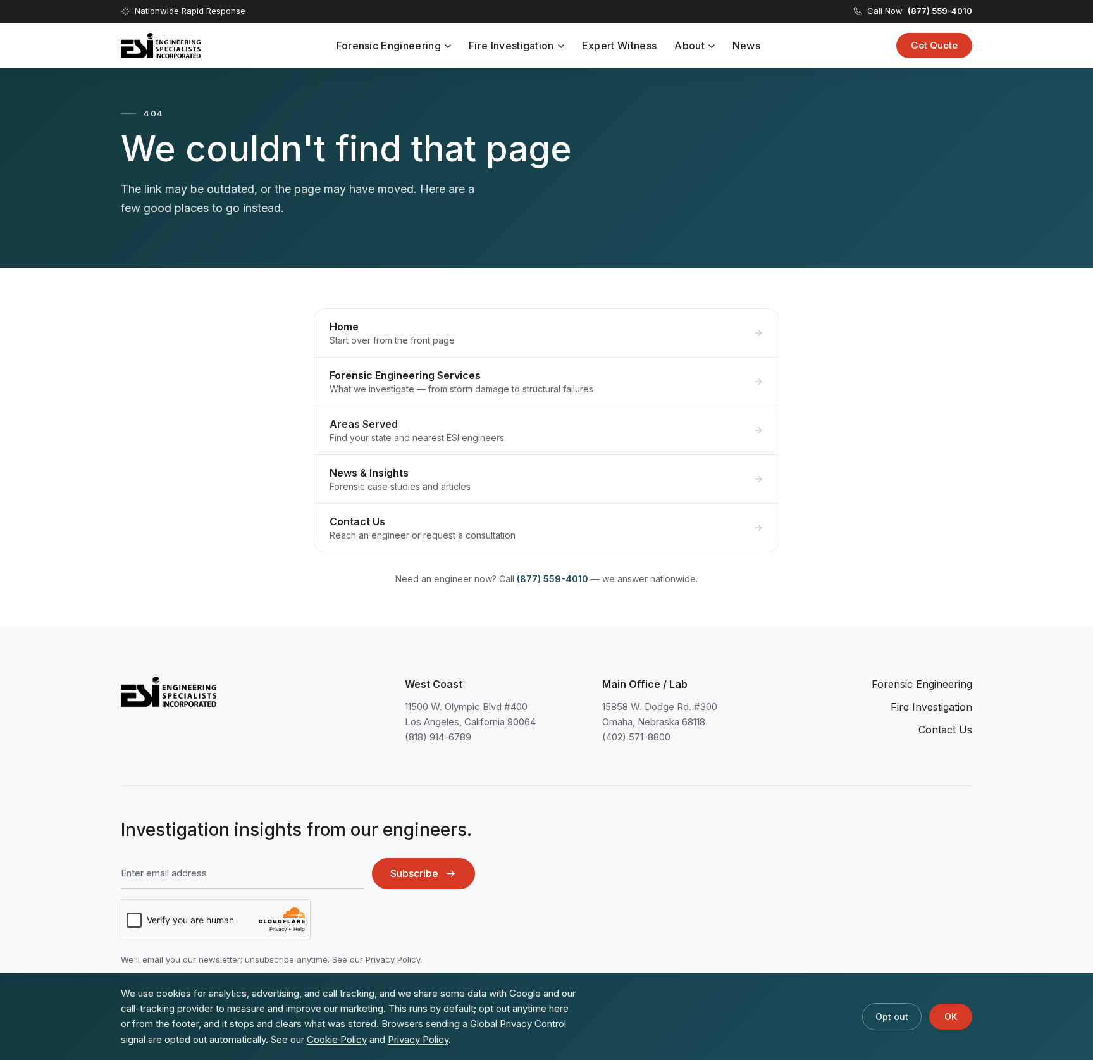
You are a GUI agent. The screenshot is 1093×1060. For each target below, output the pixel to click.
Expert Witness (619, 45)
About (689, 45)
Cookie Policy (337, 1039)
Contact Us (945, 729)
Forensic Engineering (389, 45)
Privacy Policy (393, 959)
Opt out (891, 1016)
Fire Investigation (511, 45)
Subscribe (414, 873)
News (746, 45)
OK (950, 1016)
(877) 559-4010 (552, 578)
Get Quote (934, 45)
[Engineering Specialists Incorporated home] (161, 45)
